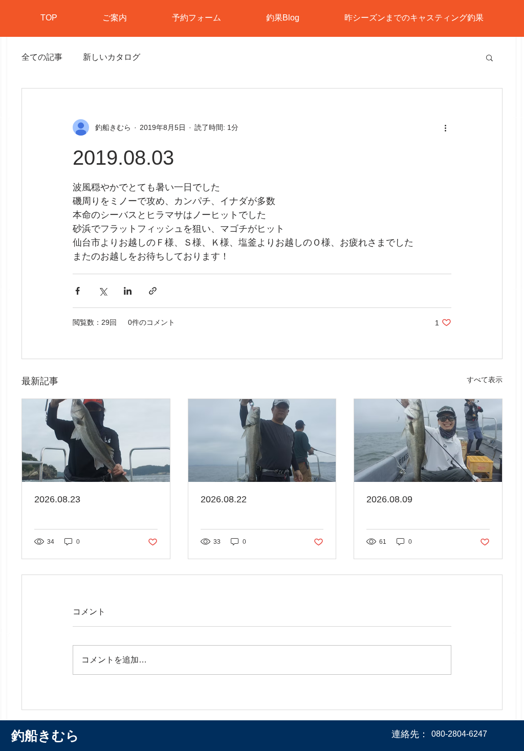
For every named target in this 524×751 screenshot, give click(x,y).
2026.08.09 (389, 499)
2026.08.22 (224, 499)
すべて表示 (485, 380)
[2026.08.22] (262, 440)
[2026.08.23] (96, 440)
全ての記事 (41, 57)
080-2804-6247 (459, 734)
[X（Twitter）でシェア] (102, 291)
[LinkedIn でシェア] (128, 291)
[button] (489, 57)
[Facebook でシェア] (77, 291)
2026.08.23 (57, 499)
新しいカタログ (111, 57)
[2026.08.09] (428, 440)
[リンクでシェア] (153, 291)
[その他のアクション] (445, 127)
